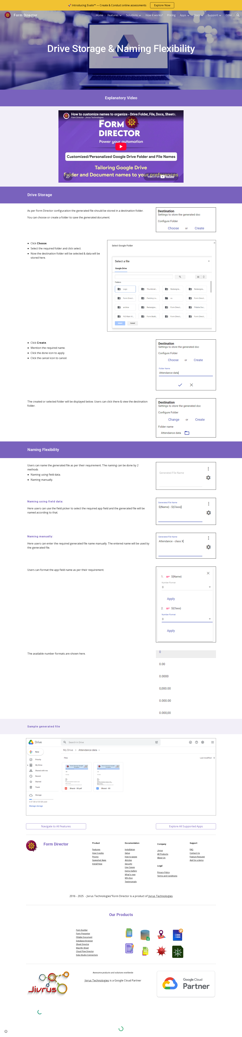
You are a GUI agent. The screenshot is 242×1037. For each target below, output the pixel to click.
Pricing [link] (171, 15)
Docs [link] (197, 15)
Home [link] (99, 15)
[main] (121, 50)
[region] (121, 5)
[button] (238, 15)
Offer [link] (229, 15)
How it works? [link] (154, 15)
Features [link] (113, 15)
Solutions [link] (132, 15)
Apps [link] (183, 15)
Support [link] (213, 15)
